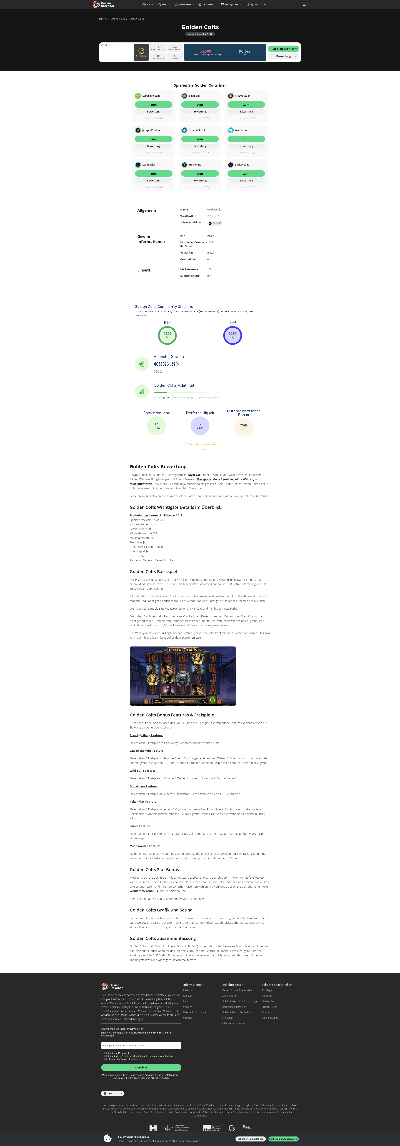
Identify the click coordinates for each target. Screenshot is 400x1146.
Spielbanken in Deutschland (237, 1012)
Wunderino (268, 1012)
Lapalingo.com (270, 1017)
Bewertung (153, 111)
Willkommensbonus (144, 891)
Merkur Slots (269, 1001)
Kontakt (187, 995)
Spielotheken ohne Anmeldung (239, 1001)
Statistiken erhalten (199, 444)
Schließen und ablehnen (251, 1138)
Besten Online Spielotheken (237, 990)
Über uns (188, 990)
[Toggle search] (304, 5)
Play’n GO (207, 34)
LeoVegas (267, 995)
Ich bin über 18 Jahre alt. (117, 1053)
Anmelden (141, 1067)
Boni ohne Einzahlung (234, 1007)
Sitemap (187, 1017)
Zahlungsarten (230, 995)
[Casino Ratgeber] (110, 5)
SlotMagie (267, 990)
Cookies (187, 1007)
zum (154, 104)
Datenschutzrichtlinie (195, 1012)
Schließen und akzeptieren (283, 1138)
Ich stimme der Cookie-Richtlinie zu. (123, 1059)
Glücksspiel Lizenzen (233, 1023)
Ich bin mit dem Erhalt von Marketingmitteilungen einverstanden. (138, 1056)
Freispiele (204, 479)
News (186, 1001)
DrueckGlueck (269, 1007)
